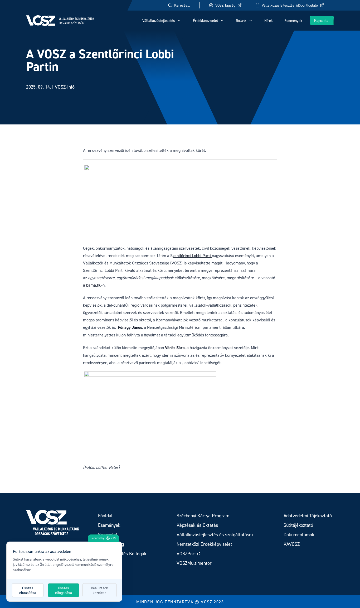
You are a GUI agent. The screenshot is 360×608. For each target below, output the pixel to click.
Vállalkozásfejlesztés (158, 20)
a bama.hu (92, 285)
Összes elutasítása (27, 590)
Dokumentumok (299, 534)
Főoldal (105, 515)
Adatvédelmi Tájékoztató (308, 515)
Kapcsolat (321, 20)
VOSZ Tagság (225, 5)
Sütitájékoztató (298, 525)
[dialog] (64, 572)
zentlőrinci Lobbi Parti (192, 255)
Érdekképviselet (205, 20)
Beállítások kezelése (99, 590)
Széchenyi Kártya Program (203, 515)
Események (293, 20)
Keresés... (182, 5)
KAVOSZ (292, 544)
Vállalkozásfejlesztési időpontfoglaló (290, 5)
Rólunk (241, 20)
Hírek (268, 20)
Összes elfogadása (63, 590)
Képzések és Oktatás (197, 525)
